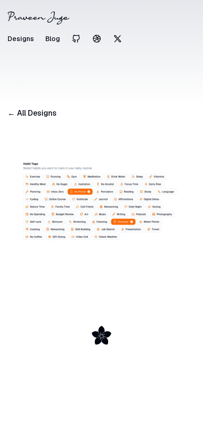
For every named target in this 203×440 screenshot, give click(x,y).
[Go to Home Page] (101, 18)
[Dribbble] (97, 38)
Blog (52, 38)
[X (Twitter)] (117, 38)
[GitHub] (76, 38)
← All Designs (32, 113)
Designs (21, 38)
